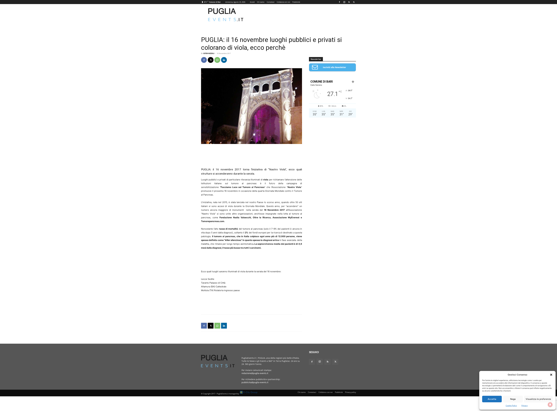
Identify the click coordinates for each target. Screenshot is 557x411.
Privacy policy (350, 392)
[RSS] (349, 2)
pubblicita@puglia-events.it (255, 382)
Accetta (492, 399)
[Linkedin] (224, 60)
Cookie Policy (511, 405)
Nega (513, 399)
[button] (551, 374)
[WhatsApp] (217, 60)
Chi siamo (260, 2)
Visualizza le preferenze (538, 399)
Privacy (524, 405)
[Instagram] (344, 2)
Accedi (252, 2)
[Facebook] (339, 2)
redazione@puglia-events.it (255, 373)
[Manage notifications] (550, 404)
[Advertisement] (303, 14)
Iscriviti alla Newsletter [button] (334, 67)
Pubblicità (296, 2)
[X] (354, 2)
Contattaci (270, 2)
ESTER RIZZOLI (208, 53)
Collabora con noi (283, 2)
